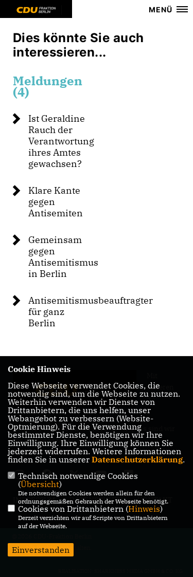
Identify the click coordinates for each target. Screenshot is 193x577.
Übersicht (40, 484)
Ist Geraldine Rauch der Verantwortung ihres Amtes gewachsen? (61, 141)
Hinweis (144, 509)
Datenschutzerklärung (137, 459)
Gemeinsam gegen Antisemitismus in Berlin (63, 257)
